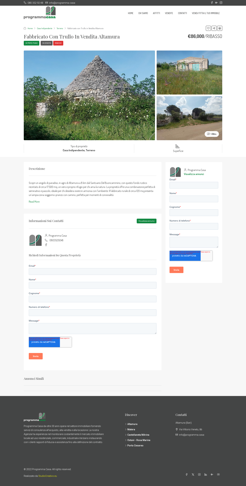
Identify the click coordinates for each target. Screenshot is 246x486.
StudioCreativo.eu (47, 476)
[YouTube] (219, 474)
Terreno (60, 28)
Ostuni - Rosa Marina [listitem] (138, 440)
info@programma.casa (191, 434)
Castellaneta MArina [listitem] (138, 434)
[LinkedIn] (206, 474)
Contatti (182, 13)
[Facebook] (187, 474)
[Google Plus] (213, 474)
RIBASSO (58, 43)
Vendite (169, 13)
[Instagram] (200, 474)
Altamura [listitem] (132, 424)
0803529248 (56, 240)
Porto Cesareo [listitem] (135, 445)
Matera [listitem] (131, 429)
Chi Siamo (143, 13)
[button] (208, 28)
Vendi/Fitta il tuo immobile (206, 13)
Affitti (156, 13)
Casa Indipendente (44, 28)
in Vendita (46, 43)
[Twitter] (193, 474)
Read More (34, 201)
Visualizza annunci (147, 221)
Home (130, 13)
